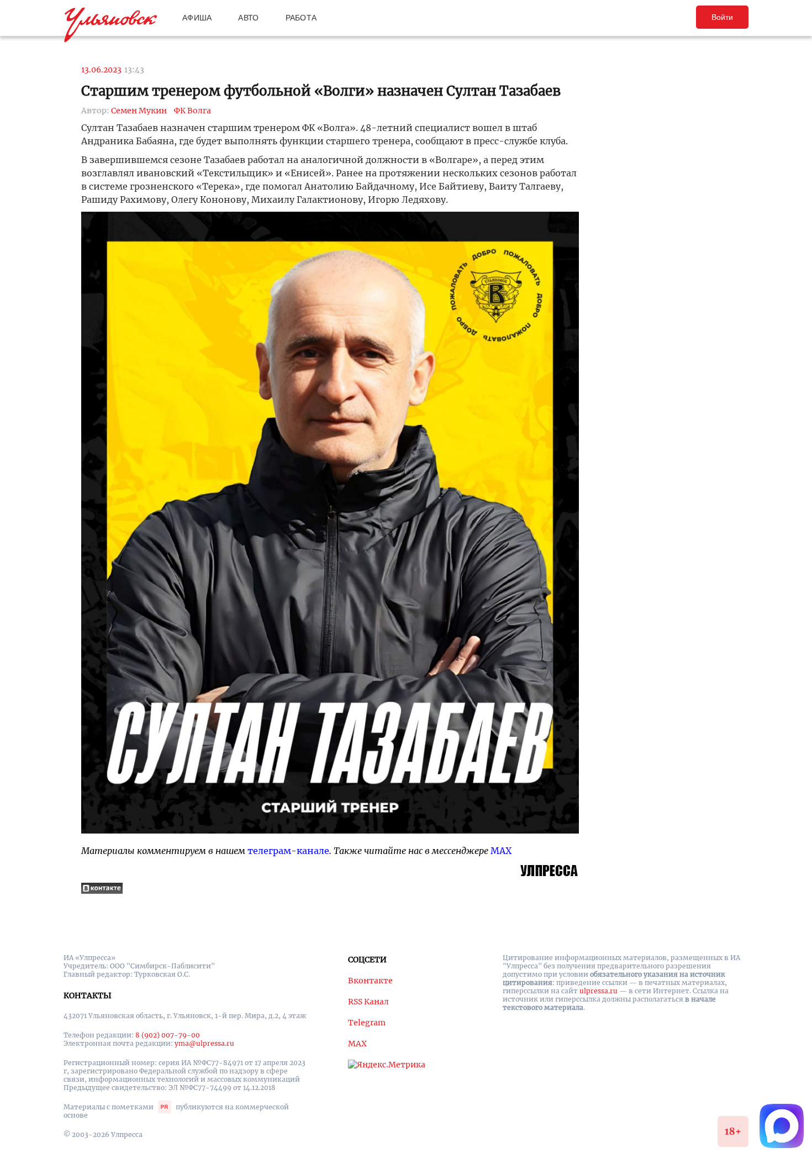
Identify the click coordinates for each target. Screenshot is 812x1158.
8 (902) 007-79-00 (167, 1035)
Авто (248, 17)
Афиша (197, 17)
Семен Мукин (139, 111)
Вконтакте (370, 981)
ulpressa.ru (598, 991)
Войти (722, 17)
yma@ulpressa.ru (204, 1043)
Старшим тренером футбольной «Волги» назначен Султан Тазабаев (321, 90)
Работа (301, 17)
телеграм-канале (288, 850)
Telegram (367, 1023)
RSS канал (368, 1002)
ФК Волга (192, 111)
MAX (501, 850)
